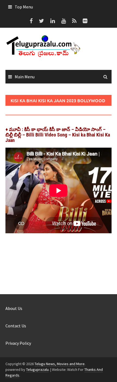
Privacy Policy (18, 343)
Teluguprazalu (37, 369)
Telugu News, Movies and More (60, 363)
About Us (13, 308)
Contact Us (15, 325)
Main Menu (25, 76)
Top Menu (24, 7)
